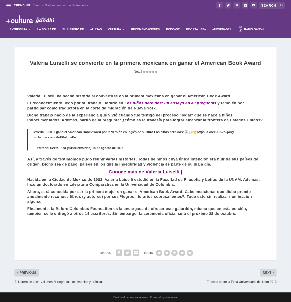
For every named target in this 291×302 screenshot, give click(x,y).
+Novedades (222, 29)
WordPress (171, 297)
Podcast (173, 29)
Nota (137, 71)
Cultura (114, 29)
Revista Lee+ (196, 29)
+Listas (96, 29)
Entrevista (18, 29)
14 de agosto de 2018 (107, 148)
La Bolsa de (46, 29)
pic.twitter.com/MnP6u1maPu (54, 137)
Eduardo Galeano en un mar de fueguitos (61, 5)
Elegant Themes (139, 297)
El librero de (73, 29)
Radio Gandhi (253, 29)
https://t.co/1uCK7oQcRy (215, 132)
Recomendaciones (145, 29)
